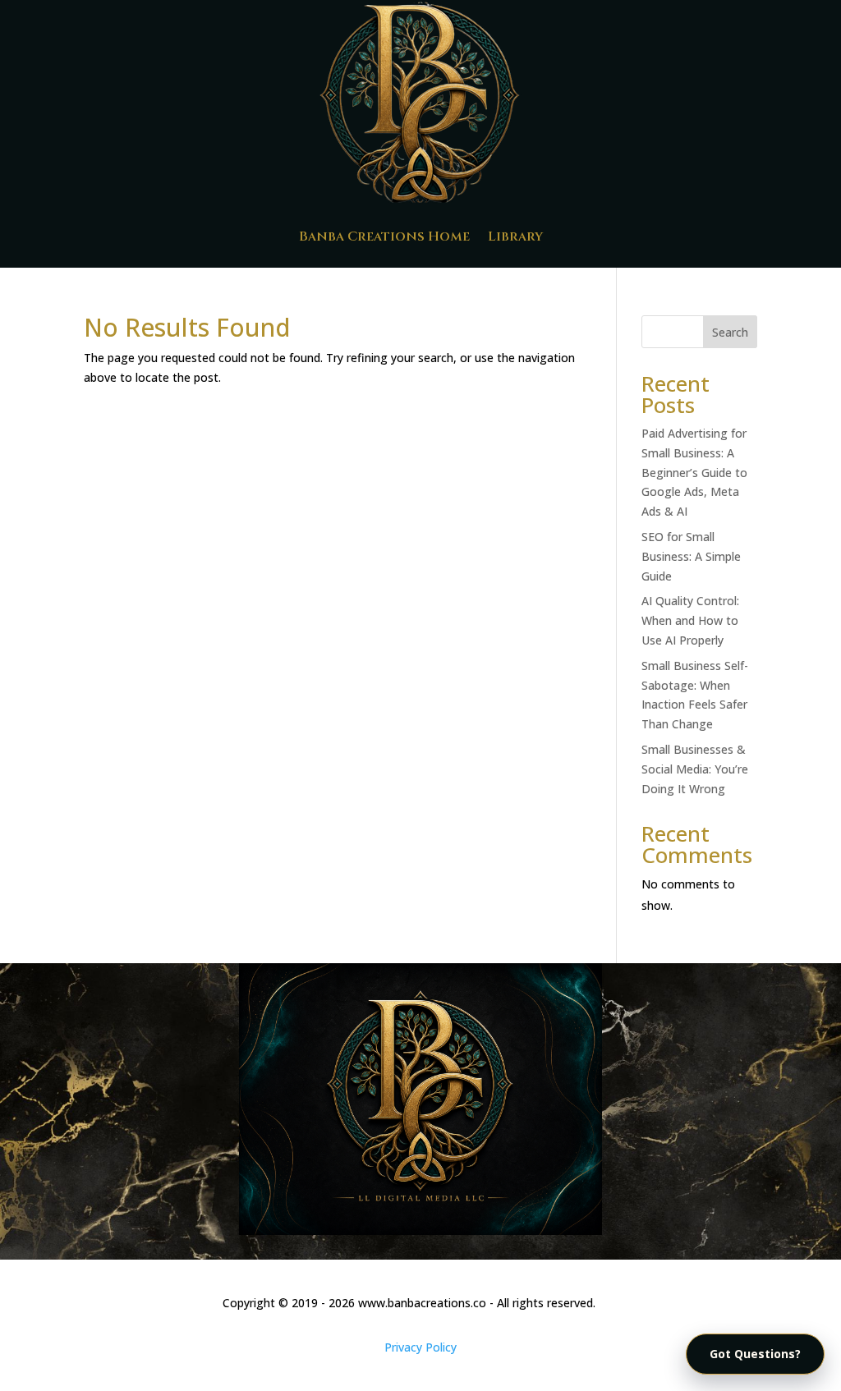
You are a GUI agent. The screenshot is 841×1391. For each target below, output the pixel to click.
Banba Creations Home (384, 236)
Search (730, 332)
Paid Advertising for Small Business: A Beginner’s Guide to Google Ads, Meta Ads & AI (694, 472)
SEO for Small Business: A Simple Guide (691, 556)
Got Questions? (755, 1353)
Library (515, 236)
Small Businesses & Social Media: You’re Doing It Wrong (694, 768)
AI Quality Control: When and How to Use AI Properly (690, 620)
